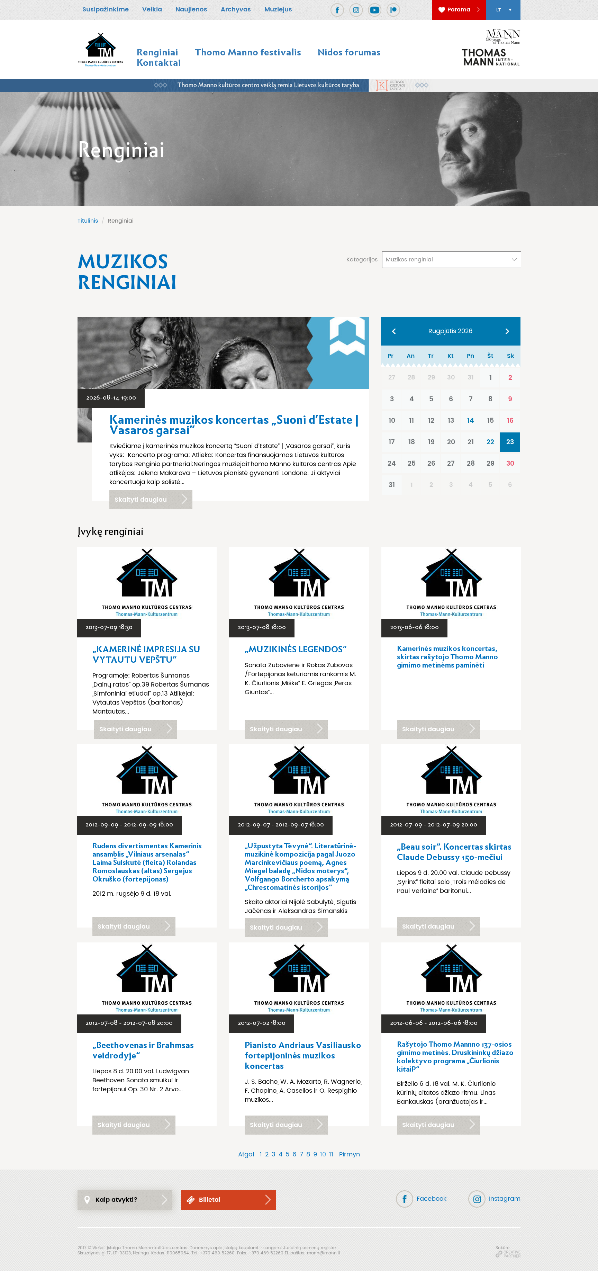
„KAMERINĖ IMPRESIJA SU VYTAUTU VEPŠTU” (146, 654)
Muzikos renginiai (409, 260)
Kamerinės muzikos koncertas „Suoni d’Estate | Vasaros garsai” (234, 425)
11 (411, 420)
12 (431, 420)
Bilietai (209, 1200)
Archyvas (236, 10)
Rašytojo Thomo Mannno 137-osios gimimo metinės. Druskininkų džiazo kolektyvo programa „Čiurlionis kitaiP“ (455, 1056)
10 (392, 420)
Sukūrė (502, 1248)
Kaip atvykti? (117, 1200)
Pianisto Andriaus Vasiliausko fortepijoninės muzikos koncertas (303, 1055)
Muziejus (278, 10)
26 (431, 463)
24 (392, 463)
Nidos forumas (349, 52)
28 (471, 463)
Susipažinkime (105, 10)
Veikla (152, 10)
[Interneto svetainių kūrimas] (508, 1254)
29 (491, 463)
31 (392, 485)
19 (431, 442)
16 (510, 420)
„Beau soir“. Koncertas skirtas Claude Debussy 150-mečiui (454, 852)
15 (490, 420)
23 (510, 442)
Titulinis (88, 221)
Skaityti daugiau (141, 500)
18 (411, 442)
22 (490, 442)
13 (451, 420)
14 (470, 420)
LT (498, 10)
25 (412, 463)
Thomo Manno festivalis (248, 52)
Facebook (431, 1198)
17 (392, 442)
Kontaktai (159, 62)
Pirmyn (349, 1154)
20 (451, 442)
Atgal (246, 1154)
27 (451, 463)
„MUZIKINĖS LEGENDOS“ (295, 649)
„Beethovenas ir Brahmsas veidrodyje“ (143, 1050)
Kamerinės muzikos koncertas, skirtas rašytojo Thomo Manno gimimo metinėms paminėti (447, 656)
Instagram (504, 1198)
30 (510, 463)
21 (471, 442)
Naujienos (191, 10)
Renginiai (157, 52)
